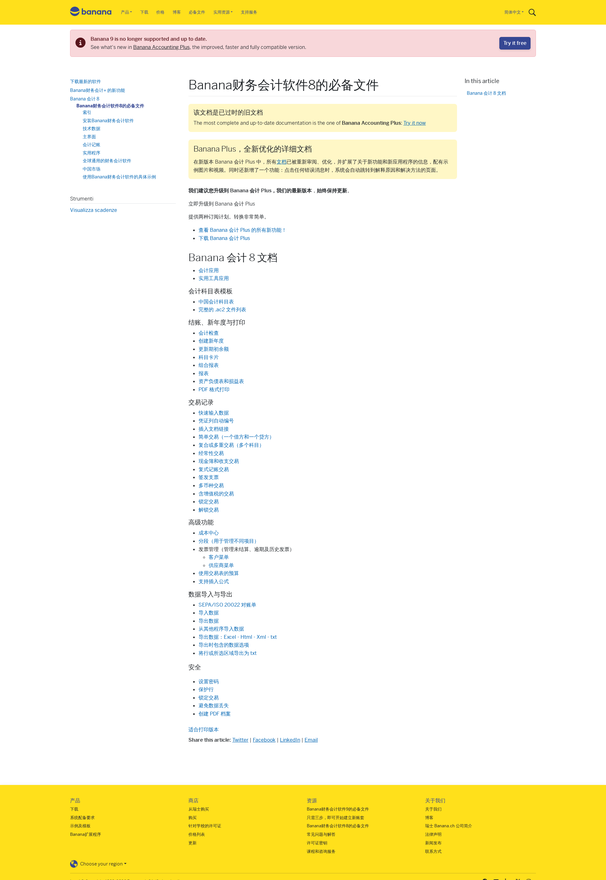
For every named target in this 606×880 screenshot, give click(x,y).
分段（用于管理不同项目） (229, 541)
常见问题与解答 (321, 834)
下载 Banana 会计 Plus (224, 238)
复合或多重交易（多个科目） (231, 445)
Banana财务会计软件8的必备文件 (110, 105)
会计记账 (91, 144)
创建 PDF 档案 (215, 713)
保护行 (206, 689)
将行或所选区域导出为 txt (228, 653)
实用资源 (221, 12)
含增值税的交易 (216, 493)
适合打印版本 (203, 729)
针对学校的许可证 (204, 826)
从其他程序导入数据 (221, 629)
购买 (192, 817)
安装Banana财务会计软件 (108, 120)
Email (311, 740)
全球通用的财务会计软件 (107, 161)
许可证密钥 (317, 843)
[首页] (91, 12)
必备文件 (197, 12)
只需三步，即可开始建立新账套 (335, 817)
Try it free (514, 43)
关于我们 (433, 809)
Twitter (240, 740)
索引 (87, 112)
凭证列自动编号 (216, 420)
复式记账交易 (214, 469)
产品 (125, 12)
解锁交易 (209, 509)
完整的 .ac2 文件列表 (222, 309)
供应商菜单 (221, 565)
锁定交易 (209, 501)
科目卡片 (209, 357)
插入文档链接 (214, 429)
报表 (204, 373)
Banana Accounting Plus (161, 47)
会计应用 (209, 270)
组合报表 (209, 365)
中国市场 (91, 168)
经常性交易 (211, 453)
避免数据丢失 (214, 705)
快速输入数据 (214, 413)
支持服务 (249, 12)
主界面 (89, 136)
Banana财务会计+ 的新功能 (97, 90)
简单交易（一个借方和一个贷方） (236, 437)
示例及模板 (80, 826)
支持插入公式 (214, 581)
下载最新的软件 (85, 81)
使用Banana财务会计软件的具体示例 (119, 177)
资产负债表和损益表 (221, 381)
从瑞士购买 (198, 809)
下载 (144, 12)
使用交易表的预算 (219, 573)
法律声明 (433, 834)
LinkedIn (290, 740)
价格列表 (196, 834)
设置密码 (209, 681)
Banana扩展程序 (85, 834)
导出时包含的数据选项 (224, 645)
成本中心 (209, 533)
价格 (160, 12)
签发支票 (209, 477)
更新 (192, 843)
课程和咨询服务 (321, 851)
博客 (177, 12)
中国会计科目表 (216, 301)
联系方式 (433, 851)
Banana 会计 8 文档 (486, 93)
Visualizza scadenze (93, 210)
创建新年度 (211, 341)
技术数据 (91, 128)
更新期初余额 (214, 349)
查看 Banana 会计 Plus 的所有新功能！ (243, 230)
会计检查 (209, 333)
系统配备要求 (82, 817)
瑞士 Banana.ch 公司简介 (448, 826)
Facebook (264, 740)
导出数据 (209, 621)
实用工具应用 (214, 278)
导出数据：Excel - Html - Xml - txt (238, 637)
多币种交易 (211, 485)
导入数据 (209, 612)
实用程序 (91, 152)
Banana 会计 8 (84, 99)
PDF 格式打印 (214, 389)
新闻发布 (433, 843)
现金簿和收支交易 (219, 461)
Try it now (414, 123)
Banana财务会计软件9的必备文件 (338, 809)
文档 (281, 162)
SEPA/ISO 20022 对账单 (227, 605)
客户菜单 (219, 557)
